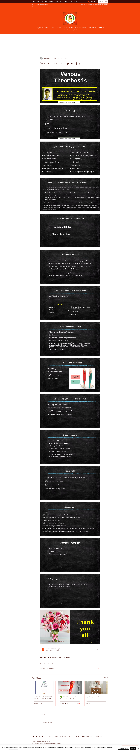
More (93, 47)
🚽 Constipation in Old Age (95, 697)
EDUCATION (43, 47)
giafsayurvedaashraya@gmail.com (41, 741)
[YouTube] (76, 1)
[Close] (138, 748)
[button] (106, 47)
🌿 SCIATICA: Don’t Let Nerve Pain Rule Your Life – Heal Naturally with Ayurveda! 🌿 (69, 698)
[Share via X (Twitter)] (45, 663)
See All (106, 677)
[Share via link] (52, 663)
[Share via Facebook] (41, 663)
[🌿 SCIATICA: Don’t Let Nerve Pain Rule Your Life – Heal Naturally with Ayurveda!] (70, 687)
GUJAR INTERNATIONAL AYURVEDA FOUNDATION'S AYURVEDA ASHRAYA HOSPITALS (71, 28)
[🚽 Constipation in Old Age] (96, 687)
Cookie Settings (124, 748)
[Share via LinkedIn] (49, 663)
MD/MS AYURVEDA (68, 47)
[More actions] (99, 58)
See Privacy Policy (13, 749)
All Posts (34, 47)
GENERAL (79, 47)
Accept (133, 748)
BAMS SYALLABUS (55, 47)
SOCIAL (87, 47)
